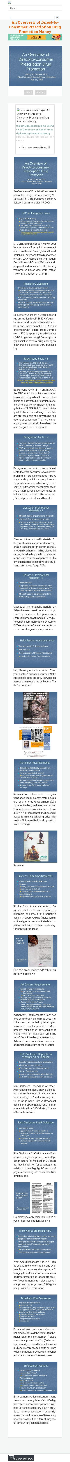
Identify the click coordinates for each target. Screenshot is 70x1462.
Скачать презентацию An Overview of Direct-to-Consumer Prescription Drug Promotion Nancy (35, 130)
